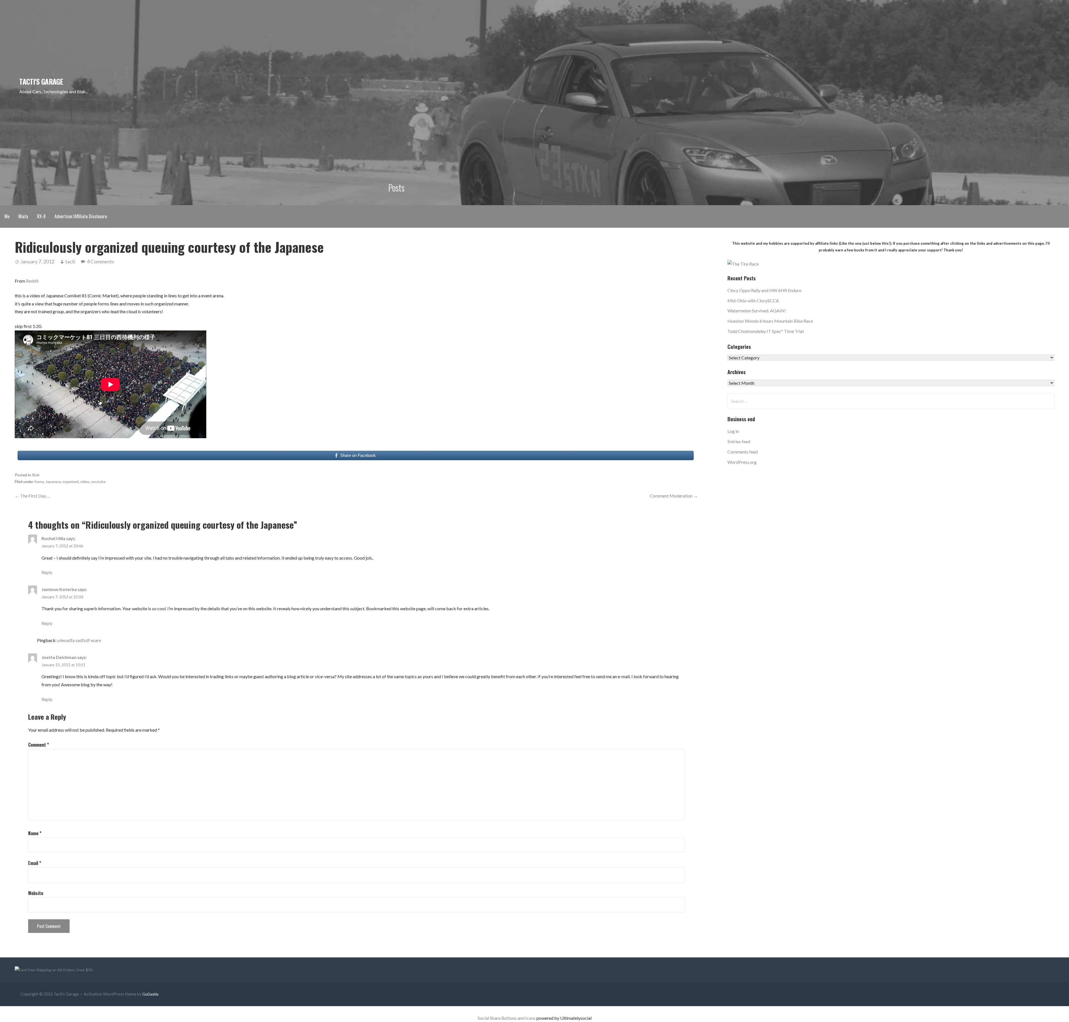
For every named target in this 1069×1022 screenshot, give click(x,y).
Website (35, 893)
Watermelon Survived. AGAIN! (756, 310)
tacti (70, 261)
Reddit (32, 280)
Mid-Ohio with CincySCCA (753, 300)
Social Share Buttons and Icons (507, 1018)
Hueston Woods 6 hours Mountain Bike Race (770, 320)
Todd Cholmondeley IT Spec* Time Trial (765, 331)
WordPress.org (742, 462)
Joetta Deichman (59, 657)
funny (39, 481)
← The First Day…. (32, 495)
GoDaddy (150, 994)
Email (34, 863)
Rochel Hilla (53, 538)
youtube (98, 481)
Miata (23, 216)
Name (34, 833)
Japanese (53, 481)
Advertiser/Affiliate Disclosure (81, 216)
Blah (36, 475)
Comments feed (742, 451)
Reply (46, 572)
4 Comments (100, 261)
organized (70, 481)
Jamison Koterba (59, 589)
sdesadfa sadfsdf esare (79, 640)
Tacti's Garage (41, 81)
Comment (38, 744)
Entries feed (738, 441)
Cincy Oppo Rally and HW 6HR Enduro (764, 290)
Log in (733, 431)
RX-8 (41, 216)
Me (6, 216)
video (84, 481)
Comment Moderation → (674, 495)
